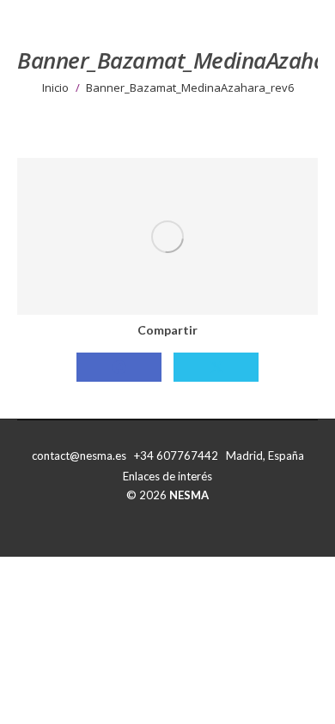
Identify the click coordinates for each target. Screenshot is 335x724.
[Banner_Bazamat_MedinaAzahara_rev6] (167, 236)
